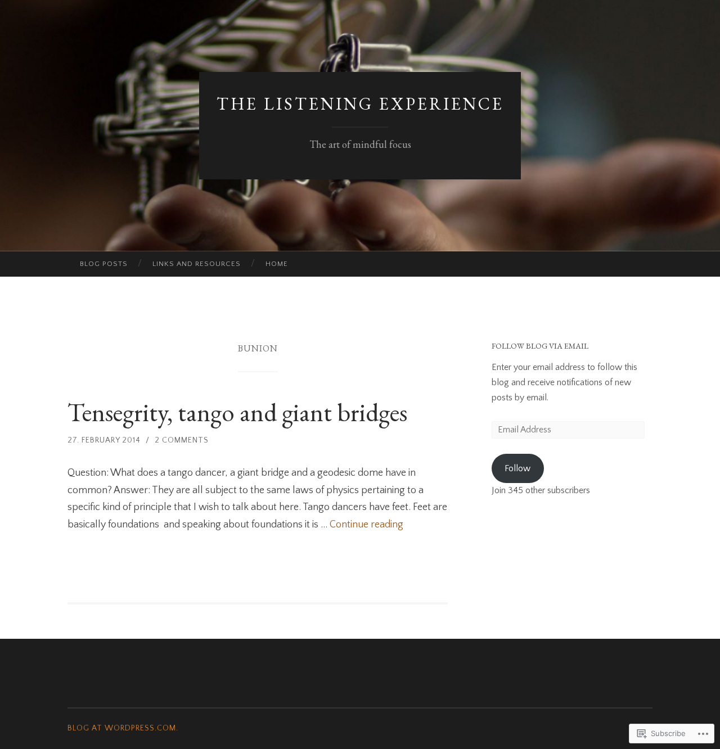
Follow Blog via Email (540, 346)
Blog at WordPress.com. (123, 728)
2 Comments (182, 440)
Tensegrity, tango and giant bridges (237, 412)
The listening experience (360, 104)
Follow (517, 468)
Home (277, 264)
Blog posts (104, 264)
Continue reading (366, 524)
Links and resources (196, 264)
